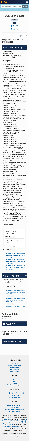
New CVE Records (15, 395)
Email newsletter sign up (14, 385)
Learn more (6, 226)
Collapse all (24, 35)
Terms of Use (14, 363)
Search (25, 6)
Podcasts (14, 383)
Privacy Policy (14, 367)
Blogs (14, 381)
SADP (14, 22)
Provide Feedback (21, 9)
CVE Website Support (14, 411)
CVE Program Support (14, 405)
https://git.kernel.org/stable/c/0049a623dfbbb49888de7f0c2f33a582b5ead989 (15, 255)
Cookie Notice (14, 369)
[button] (27, 2)
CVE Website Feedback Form (14, 409)
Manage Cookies (14, 371)
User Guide (15, 29)
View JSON (15, 26)
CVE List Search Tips (7, 9)
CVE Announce (15, 397)
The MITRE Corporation (11, 426)
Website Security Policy (14, 365)
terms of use (6, 419)
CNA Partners (15, 407)
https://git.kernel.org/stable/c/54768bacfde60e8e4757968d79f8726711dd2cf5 (15, 261)
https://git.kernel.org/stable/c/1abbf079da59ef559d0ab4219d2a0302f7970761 (15, 267)
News (14, 379)
